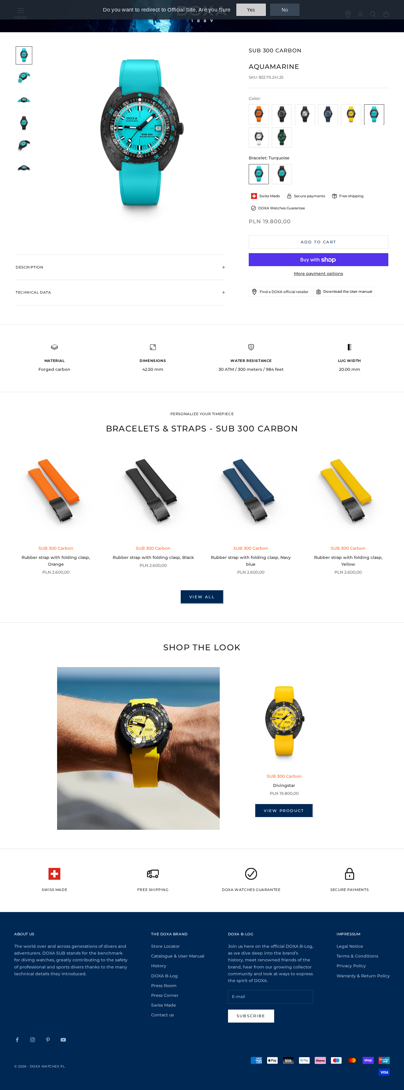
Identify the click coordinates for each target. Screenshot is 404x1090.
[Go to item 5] (24, 146)
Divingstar (284, 785)
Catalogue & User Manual (177, 956)
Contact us (162, 1015)
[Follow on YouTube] (63, 1040)
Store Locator (165, 946)
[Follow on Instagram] (32, 1040)
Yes (251, 10)
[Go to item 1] (24, 55)
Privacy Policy (351, 965)
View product (284, 810)
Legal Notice (350, 946)
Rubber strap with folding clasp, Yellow (348, 561)
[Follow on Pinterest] (48, 1040)
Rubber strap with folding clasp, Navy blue (251, 561)
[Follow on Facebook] (17, 1040)
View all (202, 596)
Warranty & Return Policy (363, 976)
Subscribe (251, 1015)
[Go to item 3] (24, 101)
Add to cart (319, 242)
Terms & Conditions (357, 956)
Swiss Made (163, 1005)
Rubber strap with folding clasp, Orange (56, 561)
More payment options (318, 273)
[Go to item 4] (24, 123)
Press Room (164, 985)
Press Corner (165, 995)
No (285, 10)
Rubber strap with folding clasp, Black (153, 557)
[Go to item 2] (24, 78)
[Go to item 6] (24, 169)
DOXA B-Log (164, 976)
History (158, 965)
